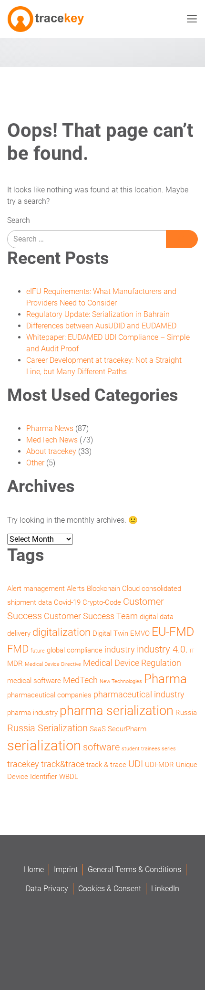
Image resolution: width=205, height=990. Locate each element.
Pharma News (49, 428)
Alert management (36, 588)
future (38, 651)
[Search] (182, 239)
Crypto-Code (101, 602)
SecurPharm (127, 729)
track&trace (62, 764)
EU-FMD (173, 632)
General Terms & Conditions (134, 869)
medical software (34, 680)
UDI (135, 763)
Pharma (165, 679)
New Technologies (121, 681)
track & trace (106, 764)
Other (35, 462)
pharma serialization (117, 710)
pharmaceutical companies (49, 695)
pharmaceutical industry (138, 694)
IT (192, 651)
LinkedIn (165, 888)
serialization (44, 745)
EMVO (140, 633)
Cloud (131, 588)
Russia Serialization (47, 728)
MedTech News (52, 439)
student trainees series (149, 749)
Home (34, 869)
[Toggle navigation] (189, 19)
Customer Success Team (91, 616)
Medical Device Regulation (132, 663)
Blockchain (103, 588)
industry (119, 649)
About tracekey (51, 451)
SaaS (98, 729)
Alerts (76, 588)
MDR (15, 663)
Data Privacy (47, 888)
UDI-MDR (159, 764)
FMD (18, 648)
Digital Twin (110, 633)
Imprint (66, 869)
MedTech (80, 680)
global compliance (74, 650)
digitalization (61, 632)
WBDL (68, 776)
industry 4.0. (162, 649)
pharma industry (32, 712)
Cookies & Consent (109, 888)
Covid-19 (67, 602)
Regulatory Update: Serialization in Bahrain (98, 314)
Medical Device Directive (53, 664)
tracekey (23, 764)
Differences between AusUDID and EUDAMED (101, 325)
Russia (186, 712)
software (101, 747)
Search (18, 220)
